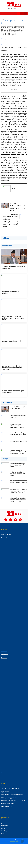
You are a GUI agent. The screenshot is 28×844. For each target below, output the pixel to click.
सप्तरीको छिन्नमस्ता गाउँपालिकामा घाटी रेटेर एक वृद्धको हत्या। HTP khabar (17, 473)
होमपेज (3, 19)
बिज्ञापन (24, 840)
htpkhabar (6, 39)
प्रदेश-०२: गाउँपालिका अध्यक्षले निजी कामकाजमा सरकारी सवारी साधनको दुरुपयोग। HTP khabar (18, 499)
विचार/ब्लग (4, 831)
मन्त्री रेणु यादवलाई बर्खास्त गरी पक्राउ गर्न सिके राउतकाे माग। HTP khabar (18, 481)
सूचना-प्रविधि (4, 826)
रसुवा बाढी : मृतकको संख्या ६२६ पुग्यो (11, 341)
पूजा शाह (3, 772)
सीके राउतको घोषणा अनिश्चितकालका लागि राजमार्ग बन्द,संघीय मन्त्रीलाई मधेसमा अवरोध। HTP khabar (18, 491)
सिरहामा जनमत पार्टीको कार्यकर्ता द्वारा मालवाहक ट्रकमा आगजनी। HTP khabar (18, 465)
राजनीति (3, 834)
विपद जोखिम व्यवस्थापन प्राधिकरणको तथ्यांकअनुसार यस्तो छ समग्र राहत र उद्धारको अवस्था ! (13, 318)
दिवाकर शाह (4, 652)
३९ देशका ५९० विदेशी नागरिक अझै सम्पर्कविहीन (10, 292)
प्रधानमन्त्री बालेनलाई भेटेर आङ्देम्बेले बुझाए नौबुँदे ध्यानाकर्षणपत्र (13, 392)
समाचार (3, 823)
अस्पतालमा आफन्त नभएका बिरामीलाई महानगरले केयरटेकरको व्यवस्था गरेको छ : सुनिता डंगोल (12, 368)
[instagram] (4, 196)
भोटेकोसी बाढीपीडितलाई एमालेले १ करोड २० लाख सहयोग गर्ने (13, 268)
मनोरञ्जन (3, 828)
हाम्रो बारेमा (15, 842)
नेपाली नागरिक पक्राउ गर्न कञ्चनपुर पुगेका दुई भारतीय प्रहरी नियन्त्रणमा (18, 434)
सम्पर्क (11, 842)
